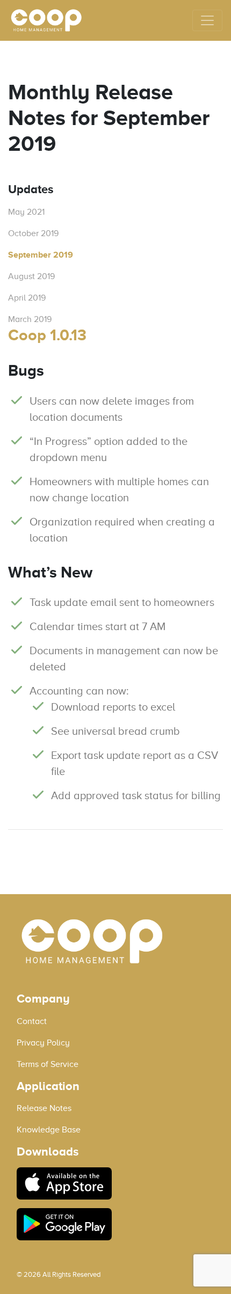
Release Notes (44, 1108)
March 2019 (30, 319)
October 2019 (33, 233)
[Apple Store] (115, 1183)
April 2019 (27, 298)
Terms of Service (47, 1064)
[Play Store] (115, 1224)
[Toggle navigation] (207, 20)
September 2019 (40, 255)
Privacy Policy (43, 1043)
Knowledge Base (49, 1130)
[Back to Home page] (46, 20)
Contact (32, 1021)
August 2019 (31, 276)
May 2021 (26, 212)
